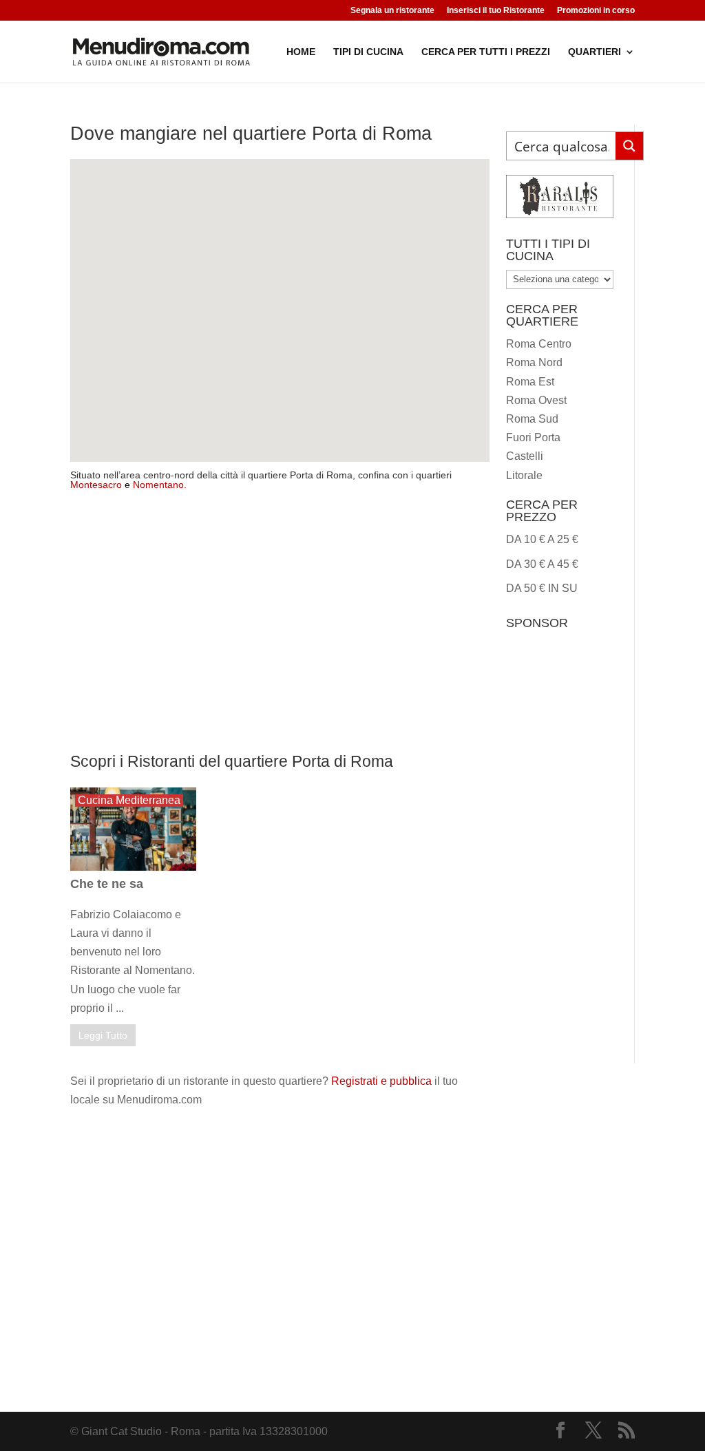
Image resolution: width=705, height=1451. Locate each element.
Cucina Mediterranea (129, 800)
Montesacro (96, 484)
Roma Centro (538, 344)
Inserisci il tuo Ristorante (496, 10)
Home (300, 52)
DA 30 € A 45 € (542, 564)
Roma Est (530, 382)
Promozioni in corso (596, 10)
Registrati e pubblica (381, 1081)
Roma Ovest (536, 400)
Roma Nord (534, 362)
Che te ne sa (106, 884)
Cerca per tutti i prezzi (485, 52)
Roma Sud (532, 419)
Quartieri (594, 52)
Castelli (524, 456)
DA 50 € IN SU (542, 588)
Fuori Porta (533, 437)
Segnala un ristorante (392, 10)
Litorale (524, 475)
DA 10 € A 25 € (542, 539)
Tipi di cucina (368, 52)
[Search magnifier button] (629, 146)
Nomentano (158, 484)
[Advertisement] (279, 629)
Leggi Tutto (102, 1035)
